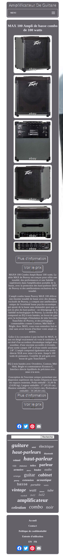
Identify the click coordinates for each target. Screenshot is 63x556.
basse (22, 484)
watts (46, 485)
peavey (16, 480)
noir (50, 507)
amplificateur (32, 500)
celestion (19, 507)
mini (34, 447)
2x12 (32, 495)
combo (36, 507)
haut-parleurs (26, 452)
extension (28, 480)
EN (30, 541)
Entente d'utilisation (32, 536)
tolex (33, 465)
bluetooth (48, 453)
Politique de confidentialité (33, 531)
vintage (19, 489)
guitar (29, 474)
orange (17, 476)
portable (36, 484)
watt (32, 490)
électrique (46, 446)
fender (37, 469)
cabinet (45, 474)
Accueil (33, 520)
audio (48, 469)
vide (14, 466)
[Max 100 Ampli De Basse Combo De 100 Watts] (33, 54)
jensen (42, 491)
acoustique (44, 480)
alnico (29, 470)
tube (50, 490)
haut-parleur (38, 459)
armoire (18, 469)
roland (16, 460)
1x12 (41, 494)
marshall (24, 496)
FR (35, 541)
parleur (46, 464)
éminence (23, 465)
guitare (20, 445)
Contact (32, 526)
